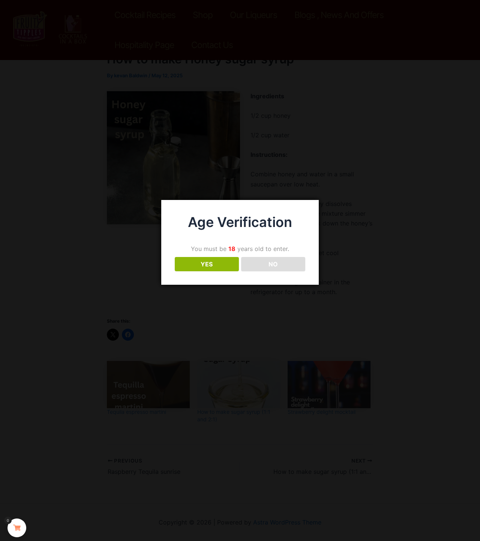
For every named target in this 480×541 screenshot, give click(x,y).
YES (207, 264)
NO (273, 264)
